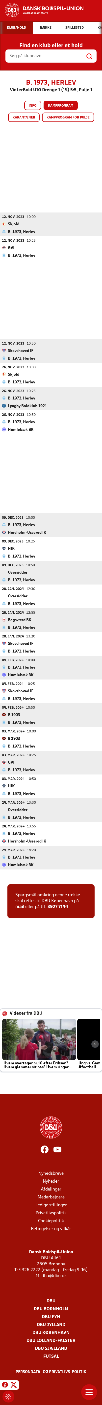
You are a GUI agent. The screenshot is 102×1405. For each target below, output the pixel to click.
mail (19, 907)
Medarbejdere (51, 1197)
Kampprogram (60, 105)
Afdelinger (51, 1189)
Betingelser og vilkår (51, 1229)
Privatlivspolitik (51, 1213)
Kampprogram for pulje (68, 117)
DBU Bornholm (51, 1309)
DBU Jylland (51, 1325)
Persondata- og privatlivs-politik (51, 1372)
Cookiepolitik (51, 1221)
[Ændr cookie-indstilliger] (8, 1397)
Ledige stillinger (51, 1205)
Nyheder (51, 1181)
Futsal (51, 1357)
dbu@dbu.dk (54, 1276)
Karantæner (24, 117)
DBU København (51, 1333)
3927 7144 (58, 907)
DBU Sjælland (51, 1349)
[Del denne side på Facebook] (5, 1386)
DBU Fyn (51, 1317)
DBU (51, 1301)
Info (33, 105)
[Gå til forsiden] (41, 10)
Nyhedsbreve (51, 1173)
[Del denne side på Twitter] (13, 1386)
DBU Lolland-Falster (51, 1341)
